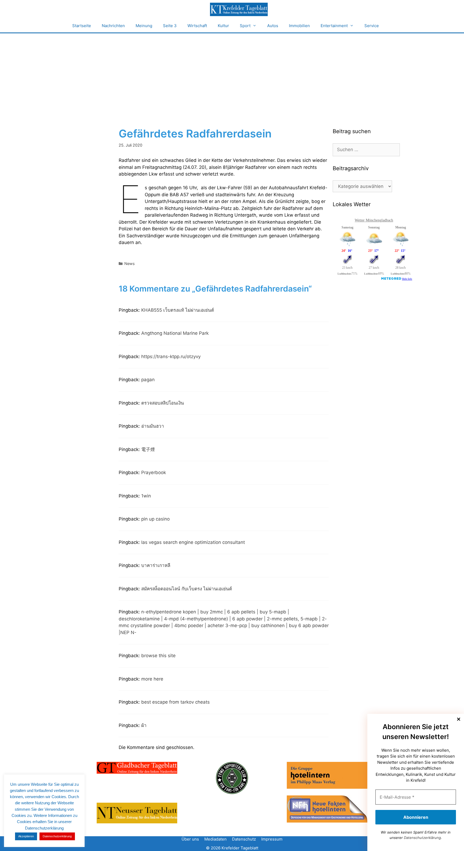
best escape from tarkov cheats (175, 702)
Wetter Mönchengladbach (374, 220)
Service (371, 25)
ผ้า (144, 725)
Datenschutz (244, 839)
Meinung (144, 25)
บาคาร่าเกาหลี (155, 565)
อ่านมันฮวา (152, 426)
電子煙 (148, 449)
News (129, 263)
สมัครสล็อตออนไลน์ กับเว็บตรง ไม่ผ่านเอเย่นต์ (186, 588)
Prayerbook (153, 472)
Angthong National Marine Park (175, 333)
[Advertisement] (232, 73)
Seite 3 (170, 25)
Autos (272, 25)
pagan (148, 379)
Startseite (81, 25)
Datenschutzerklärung (422, 837)
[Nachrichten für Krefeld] (239, 9)
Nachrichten (113, 25)
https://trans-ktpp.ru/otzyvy (171, 356)
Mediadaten (215, 839)
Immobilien (299, 25)
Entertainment (334, 25)
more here (152, 679)
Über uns (190, 839)
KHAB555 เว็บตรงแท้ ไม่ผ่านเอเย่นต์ (177, 310)
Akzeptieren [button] (26, 836)
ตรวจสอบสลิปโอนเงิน (162, 403)
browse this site (158, 655)
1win (146, 496)
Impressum (271, 839)
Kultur (223, 25)
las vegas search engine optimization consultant (193, 542)
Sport (245, 25)
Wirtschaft (197, 25)
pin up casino (155, 519)
